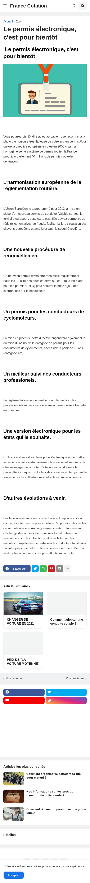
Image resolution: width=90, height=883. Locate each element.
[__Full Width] (24, 708)
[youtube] (24, 700)
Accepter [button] (13, 875)
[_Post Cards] (24, 716)
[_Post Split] (66, 716)
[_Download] (24, 724)
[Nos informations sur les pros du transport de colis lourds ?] (13, 796)
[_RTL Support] (24, 732)
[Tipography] (66, 740)
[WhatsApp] (43, 568)
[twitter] (66, 692)
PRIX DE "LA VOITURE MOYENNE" (23, 662)
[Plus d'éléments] (67, 568)
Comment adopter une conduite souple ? (66, 621)
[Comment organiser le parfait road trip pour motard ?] (13, 778)
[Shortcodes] (24, 749)
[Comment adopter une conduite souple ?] (66, 603)
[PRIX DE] (23, 643)
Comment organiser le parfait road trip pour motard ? (53, 775)
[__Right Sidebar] (66, 708)
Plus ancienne (75, 678)
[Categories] (24, 740)
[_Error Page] (66, 724)
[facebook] (24, 692)
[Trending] (66, 732)
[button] (5, 6)
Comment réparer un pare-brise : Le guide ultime (56, 811)
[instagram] (66, 700)
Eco (18, 21)
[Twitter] (35, 568)
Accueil (8, 21)
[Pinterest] (51, 568)
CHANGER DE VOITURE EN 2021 (20, 621)
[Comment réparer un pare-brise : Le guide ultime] (13, 814)
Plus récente (13, 678)
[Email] (59, 568)
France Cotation (28, 6)
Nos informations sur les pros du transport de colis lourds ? (49, 793)
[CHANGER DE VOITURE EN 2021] (23, 603)
